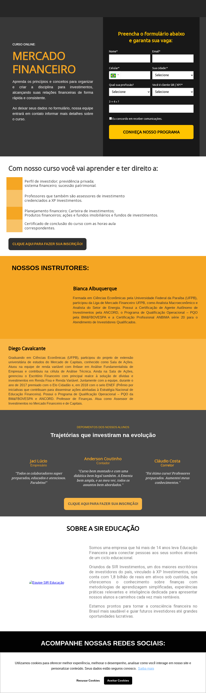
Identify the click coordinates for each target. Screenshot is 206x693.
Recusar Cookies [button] (88, 680)
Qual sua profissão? (121, 84)
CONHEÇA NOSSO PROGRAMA (151, 132)
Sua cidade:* (160, 68)
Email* (156, 51)
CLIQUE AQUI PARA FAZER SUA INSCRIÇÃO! (47, 244)
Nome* (113, 51)
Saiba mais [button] (146, 668)
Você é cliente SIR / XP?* (167, 84)
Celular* (114, 68)
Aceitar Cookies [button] (118, 680)
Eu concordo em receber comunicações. (137, 118)
